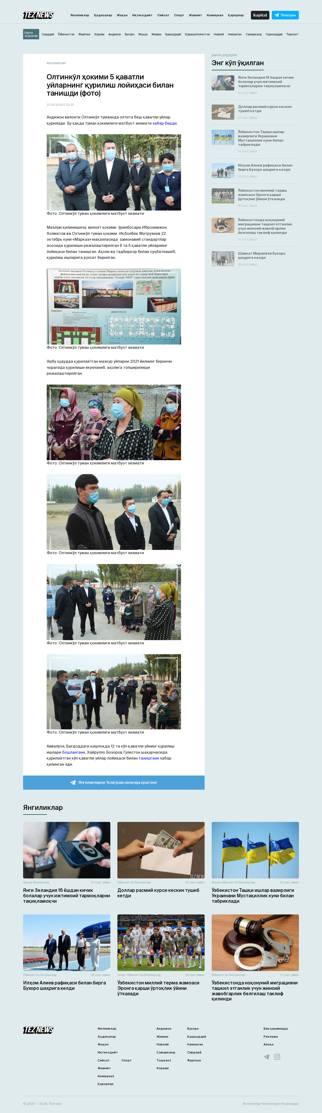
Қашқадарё (196, 1036)
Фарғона (194, 1060)
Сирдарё (194, 1052)
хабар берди (165, 123)
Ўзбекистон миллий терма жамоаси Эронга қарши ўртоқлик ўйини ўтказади (158, 988)
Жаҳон (122, 15)
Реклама (271, 1036)
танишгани (149, 758)
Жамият (195, 15)
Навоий (163, 1044)
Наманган (195, 1044)
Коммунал (215, 15)
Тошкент (164, 1060)
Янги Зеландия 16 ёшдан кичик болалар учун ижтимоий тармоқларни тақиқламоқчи (66, 896)
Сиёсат (163, 15)
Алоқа (268, 1044)
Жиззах (162, 1036)
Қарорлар (236, 15)
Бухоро (193, 1028)
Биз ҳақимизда (276, 1028)
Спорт (179, 15)
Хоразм (163, 1068)
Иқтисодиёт (142, 15)
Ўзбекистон (125, 882)
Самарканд (166, 1052)
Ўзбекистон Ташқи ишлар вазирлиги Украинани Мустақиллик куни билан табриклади (253, 896)
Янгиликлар (79, 15)
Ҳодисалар (103, 15)
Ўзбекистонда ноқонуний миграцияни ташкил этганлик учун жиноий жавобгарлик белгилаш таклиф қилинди (255, 990)
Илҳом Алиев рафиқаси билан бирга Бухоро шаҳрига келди (64, 985)
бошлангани (73, 752)
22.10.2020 (55, 104)
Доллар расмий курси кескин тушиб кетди (158, 893)
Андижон (164, 1028)
